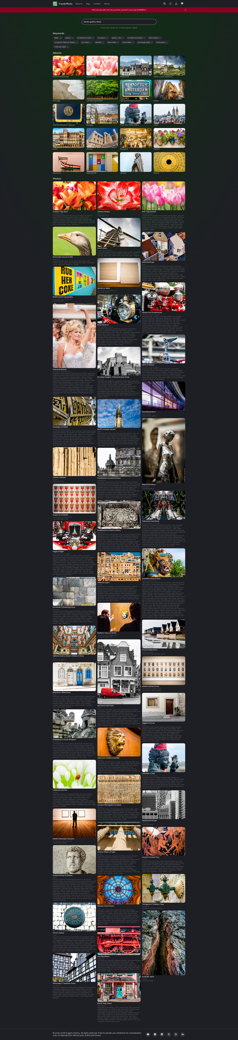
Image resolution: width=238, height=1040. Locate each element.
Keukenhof (101, 214)
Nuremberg (146, 414)
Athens (55, 480)
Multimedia (161, 42)
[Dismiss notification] (185, 10)
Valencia (100, 760)
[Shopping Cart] (182, 3)
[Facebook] (161, 1034)
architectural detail (85, 38)
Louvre (99, 807)
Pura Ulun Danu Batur (150, 581)
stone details (155, 38)
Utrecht (55, 792)
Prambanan (101, 480)
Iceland (144, 979)
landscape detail (145, 42)
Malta (55, 695)
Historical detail (61, 47)
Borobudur (56, 609)
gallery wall (118, 38)
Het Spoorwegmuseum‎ (105, 327)
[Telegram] (154, 1034)
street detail (128, 42)
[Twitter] (168, 1034)
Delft (143, 264)
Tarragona (145, 906)
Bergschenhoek (147, 652)
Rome (55, 658)
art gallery (103, 38)
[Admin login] (176, 4)
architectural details (136, 38)
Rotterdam (56, 259)
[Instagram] (175, 1034)
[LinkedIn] (182, 1034)
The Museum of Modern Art (107, 290)
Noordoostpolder (58, 214)
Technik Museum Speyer (150, 315)
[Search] (164, 3)
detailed (99, 42)
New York (100, 379)
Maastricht (145, 487)
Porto (54, 935)
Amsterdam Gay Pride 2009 (62, 372)
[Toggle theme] (170, 4)
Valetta (99, 585)
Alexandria (101, 1006)
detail (57, 38)
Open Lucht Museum (104, 250)
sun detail (86, 42)
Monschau (56, 986)
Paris (99, 908)
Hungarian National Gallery (65, 42)
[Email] (148, 1034)
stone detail (113, 42)
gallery (69, 38)
